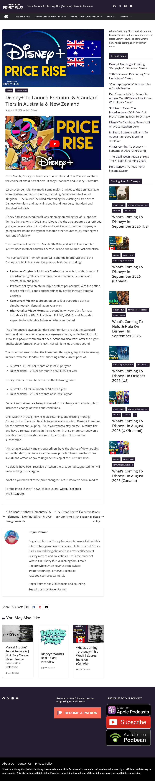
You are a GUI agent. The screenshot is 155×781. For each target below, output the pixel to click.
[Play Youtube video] (54, 144)
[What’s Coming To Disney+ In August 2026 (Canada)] (119, 443)
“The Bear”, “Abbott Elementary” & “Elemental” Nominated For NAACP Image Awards (29, 516)
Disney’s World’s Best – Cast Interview (52, 658)
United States (129, 211)
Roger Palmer (31, 110)
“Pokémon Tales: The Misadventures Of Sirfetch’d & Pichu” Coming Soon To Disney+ (129, 112)
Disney (9, 90)
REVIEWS (111, 16)
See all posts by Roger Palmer (48, 589)
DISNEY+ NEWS (22, 16)
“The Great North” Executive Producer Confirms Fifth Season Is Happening (77, 516)
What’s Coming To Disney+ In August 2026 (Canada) (127, 476)
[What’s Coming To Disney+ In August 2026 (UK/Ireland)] (119, 393)
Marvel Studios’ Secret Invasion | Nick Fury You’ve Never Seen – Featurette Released (17, 657)
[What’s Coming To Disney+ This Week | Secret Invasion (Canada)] (88, 627)
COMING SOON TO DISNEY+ (49, 16)
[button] (64, 16)
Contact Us (24, 763)
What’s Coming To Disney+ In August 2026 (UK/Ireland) (127, 425)
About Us (8, 763)
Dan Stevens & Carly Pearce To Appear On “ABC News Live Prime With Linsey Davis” (130, 98)
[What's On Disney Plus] (6, 16)
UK (135, 415)
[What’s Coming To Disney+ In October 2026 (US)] (119, 348)
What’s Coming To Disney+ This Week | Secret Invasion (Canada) (87, 655)
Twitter (62, 489)
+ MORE (124, 16)
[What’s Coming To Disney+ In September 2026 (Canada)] (119, 238)
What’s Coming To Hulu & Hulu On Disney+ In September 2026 (127, 328)
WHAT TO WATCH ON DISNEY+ (86, 16)
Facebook (75, 489)
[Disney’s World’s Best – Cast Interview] (53, 627)
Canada (116, 255)
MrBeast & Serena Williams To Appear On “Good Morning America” (128, 136)
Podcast (116, 211)
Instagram (17, 493)
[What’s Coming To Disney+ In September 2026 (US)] (119, 189)
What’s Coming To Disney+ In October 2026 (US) (128, 375)
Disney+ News (21, 90)
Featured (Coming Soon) (138, 205)
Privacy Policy (44, 763)
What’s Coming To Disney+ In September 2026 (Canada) (127, 274)
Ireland (116, 415)
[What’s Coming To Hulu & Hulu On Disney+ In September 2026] (119, 293)
